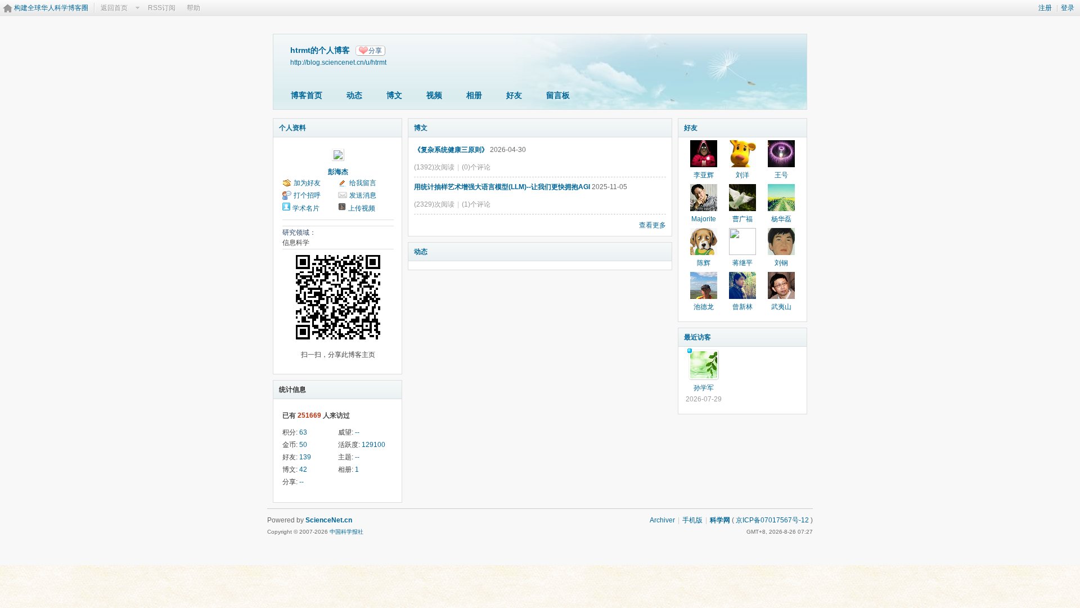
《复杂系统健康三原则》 (451, 150)
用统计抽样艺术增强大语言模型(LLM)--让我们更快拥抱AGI (502, 187)
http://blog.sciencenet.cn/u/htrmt (338, 62)
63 (303, 432)
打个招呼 (307, 195)
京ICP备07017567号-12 (772, 520)
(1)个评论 (476, 204)
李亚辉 (704, 175)
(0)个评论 (476, 167)
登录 (1067, 8)
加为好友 (307, 183)
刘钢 (781, 263)
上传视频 (361, 208)
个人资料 (292, 128)
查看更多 (652, 225)
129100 (373, 445)
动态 (354, 95)
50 (303, 445)
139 (305, 457)
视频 (434, 95)
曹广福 (742, 219)
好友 (514, 95)
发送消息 (362, 195)
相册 (474, 95)
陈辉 (703, 263)
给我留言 (362, 183)
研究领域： (299, 232)
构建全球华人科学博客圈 (51, 8)
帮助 (193, 8)
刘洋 (742, 175)
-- (357, 432)
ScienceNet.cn (328, 520)
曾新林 (742, 307)
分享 (375, 51)
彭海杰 (338, 172)
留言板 (558, 95)
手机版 (692, 520)
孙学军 (704, 388)
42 (303, 469)
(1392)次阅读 (434, 167)
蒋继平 (742, 263)
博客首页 (306, 95)
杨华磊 (781, 219)
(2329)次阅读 (434, 204)
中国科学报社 (346, 532)
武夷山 (781, 307)
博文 (394, 95)
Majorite (703, 219)
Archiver (662, 520)
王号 (781, 175)
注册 (1045, 8)
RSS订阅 (162, 8)
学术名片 (306, 208)
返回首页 (114, 8)
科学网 (720, 520)
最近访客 (697, 337)
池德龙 (704, 307)
